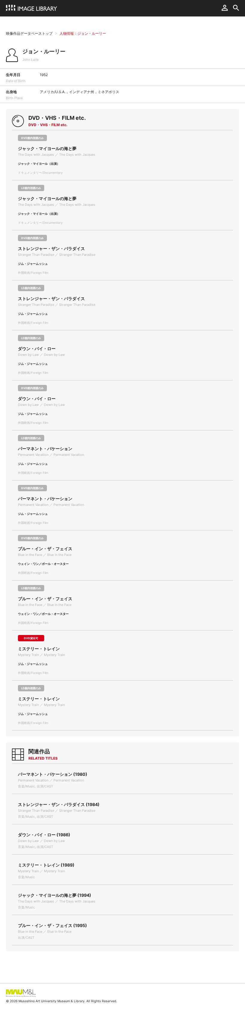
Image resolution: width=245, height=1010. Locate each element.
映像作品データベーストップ (29, 33)
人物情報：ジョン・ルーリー (82, 33)
